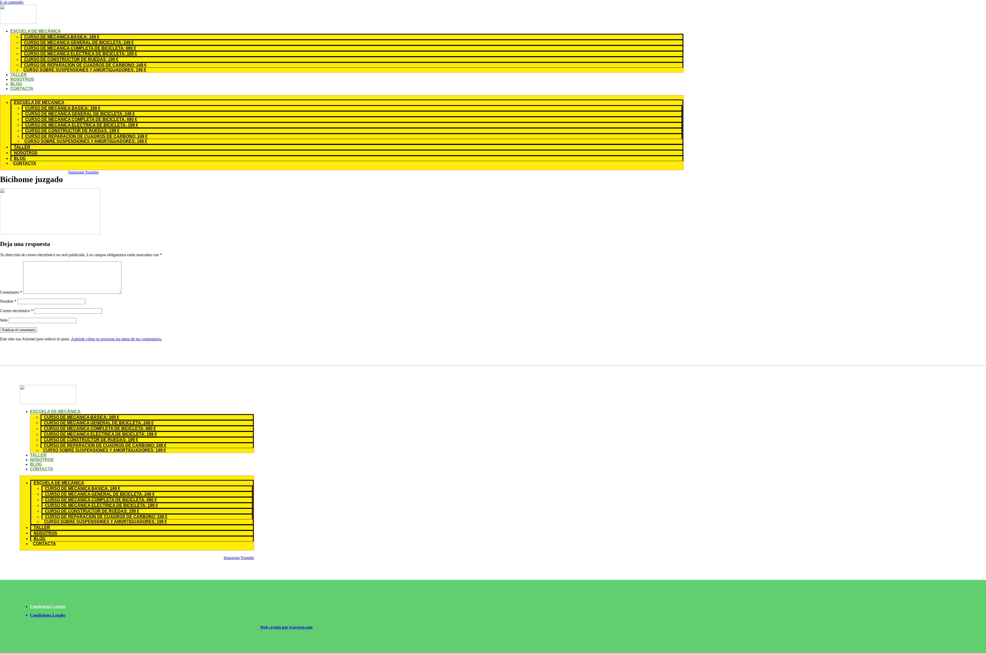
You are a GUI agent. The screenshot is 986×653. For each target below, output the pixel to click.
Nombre (8, 301)
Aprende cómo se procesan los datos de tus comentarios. (116, 339)
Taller (18, 75)
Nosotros (22, 79)
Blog (16, 84)
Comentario (11, 292)
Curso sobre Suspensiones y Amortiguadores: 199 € (84, 70)
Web (3, 320)
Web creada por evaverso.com (286, 627)
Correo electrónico (16, 311)
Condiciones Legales (47, 606)
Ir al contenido (11, 2)
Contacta (21, 88)
